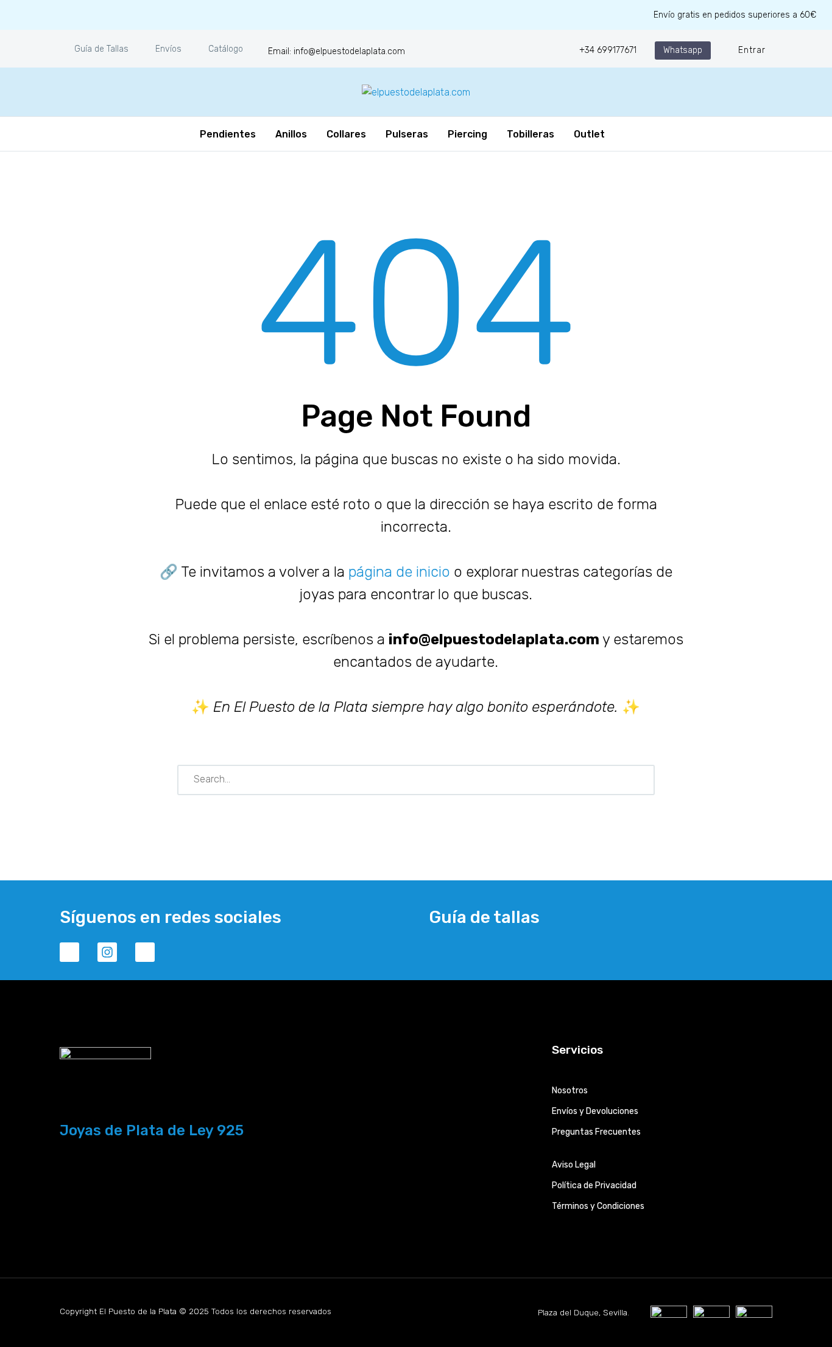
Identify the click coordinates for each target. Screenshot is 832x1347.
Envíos (168, 49)
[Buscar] (640, 780)
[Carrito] (622, 134)
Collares (346, 134)
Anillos (291, 134)
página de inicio (399, 571)
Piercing (467, 134)
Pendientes (228, 134)
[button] (683, 50)
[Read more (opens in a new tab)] (328, 50)
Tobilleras (530, 134)
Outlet (589, 134)
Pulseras (407, 134)
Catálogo (225, 49)
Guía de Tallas (101, 49)
